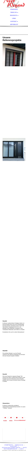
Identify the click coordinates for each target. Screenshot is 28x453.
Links (14, 18)
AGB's (21, 448)
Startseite (14, 9)
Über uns (13, 12)
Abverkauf (14, 24)
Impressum (19, 445)
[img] (14, 4)
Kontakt (13, 21)
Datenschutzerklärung (11, 447)
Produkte (13, 15)
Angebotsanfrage (23, 420)
